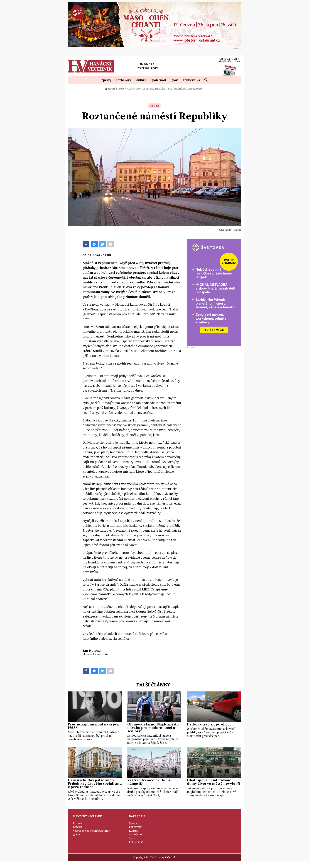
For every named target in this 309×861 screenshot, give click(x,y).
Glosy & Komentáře (155, 88)
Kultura (140, 80)
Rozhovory (123, 80)
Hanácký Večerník (91, 66)
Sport (174, 80)
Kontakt (77, 827)
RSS (78, 834)
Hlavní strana (117, 88)
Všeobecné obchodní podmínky (92, 830)
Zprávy (106, 80)
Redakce (78, 823)
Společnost (158, 80)
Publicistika (191, 80)
